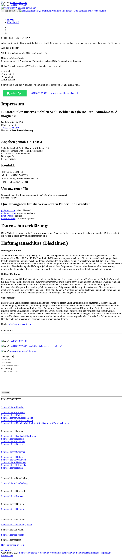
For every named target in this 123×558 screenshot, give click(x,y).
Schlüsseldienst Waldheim (13, 459)
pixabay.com (7, 215)
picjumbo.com (8, 210)
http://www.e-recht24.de (20, 324)
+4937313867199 (18, 2)
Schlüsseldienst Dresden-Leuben (53, 423)
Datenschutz (7, 555)
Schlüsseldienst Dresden (12, 407)
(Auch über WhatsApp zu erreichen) (45, 346)
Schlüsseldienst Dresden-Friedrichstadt (19, 423)
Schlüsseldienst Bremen (12, 509)
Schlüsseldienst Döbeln (12, 457)
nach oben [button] (6, 550)
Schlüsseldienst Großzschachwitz (17, 418)
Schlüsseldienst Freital (11, 415)
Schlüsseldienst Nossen (12, 444)
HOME (10, 19)
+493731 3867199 (10, 127)
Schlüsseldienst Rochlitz (12, 438)
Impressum (106, 552)
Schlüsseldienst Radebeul (13, 412)
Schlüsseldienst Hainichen (13, 462)
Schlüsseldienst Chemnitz (13, 452)
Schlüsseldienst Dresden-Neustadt (17, 420)
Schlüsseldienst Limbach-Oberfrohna (18, 436)
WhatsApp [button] (16, 93)
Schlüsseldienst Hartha (12, 467)
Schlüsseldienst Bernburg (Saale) (16, 524)
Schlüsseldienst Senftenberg (14, 483)
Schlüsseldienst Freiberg (12, 534)
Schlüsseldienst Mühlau (12, 496)
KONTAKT (13, 22)
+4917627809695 (18, 5)
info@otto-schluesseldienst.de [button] (65, 93)
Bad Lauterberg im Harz (12, 545)
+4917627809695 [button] (38, 93)
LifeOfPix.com (8, 218)
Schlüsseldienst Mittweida (13, 465)
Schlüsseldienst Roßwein (13, 441)
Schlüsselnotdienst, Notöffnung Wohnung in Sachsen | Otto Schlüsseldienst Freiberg (59, 552)
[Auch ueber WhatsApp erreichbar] (18, 8)
